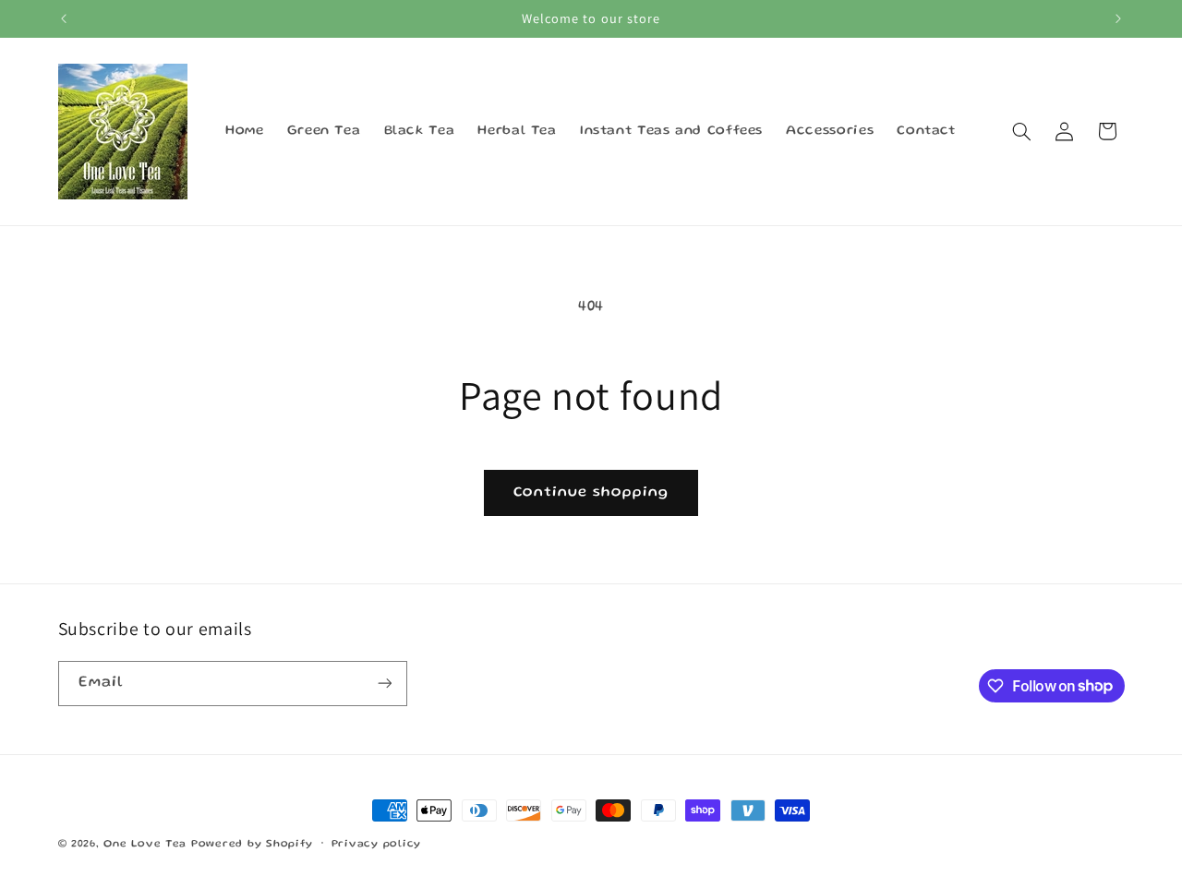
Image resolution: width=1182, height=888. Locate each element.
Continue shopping (591, 492)
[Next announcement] (1118, 18)
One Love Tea (147, 844)
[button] (1021, 131)
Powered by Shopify (252, 844)
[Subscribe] (384, 683)
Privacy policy (376, 844)
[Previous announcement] (63, 18)
